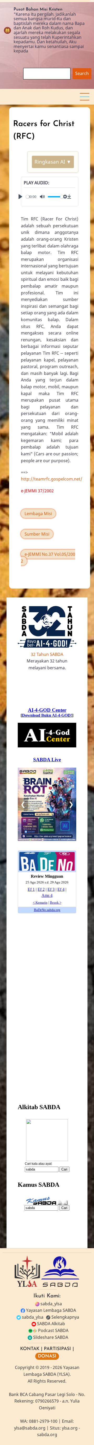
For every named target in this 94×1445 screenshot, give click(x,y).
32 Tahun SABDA (47, 654)
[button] (84, 96)
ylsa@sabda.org (29, 1428)
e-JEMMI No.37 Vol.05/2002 (48, 557)
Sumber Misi (37, 534)
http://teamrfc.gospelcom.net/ (51, 479)
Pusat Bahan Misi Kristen (38, 9)
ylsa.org (70, 1428)
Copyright (24, 1367)
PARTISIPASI (57, 1349)
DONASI (47, 1356)
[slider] (55, 196)
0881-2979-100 (43, 1421)
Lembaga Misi (38, 513)
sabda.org (47, 1434)
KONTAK (29, 1349)
